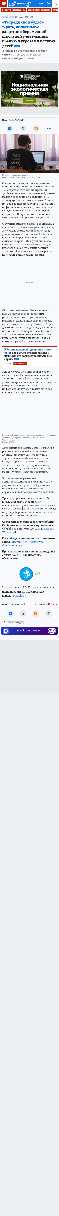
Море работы (19, 10)
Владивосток (8, 17)
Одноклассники (12, 545)
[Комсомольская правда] (16, 3)
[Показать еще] (49, 128)
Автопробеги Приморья (39, 10)
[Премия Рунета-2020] (28, 3)
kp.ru (54, 604)
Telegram (47, 529)
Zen (25, 542)
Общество (8, 363)
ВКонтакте (35, 542)
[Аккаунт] (55, 3)
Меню (3, 3)
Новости (6, 10)
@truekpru (19, 595)
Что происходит (15, 623)
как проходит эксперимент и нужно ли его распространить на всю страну (28, 354)
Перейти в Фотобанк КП (32, 177)
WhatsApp (8, 532)
